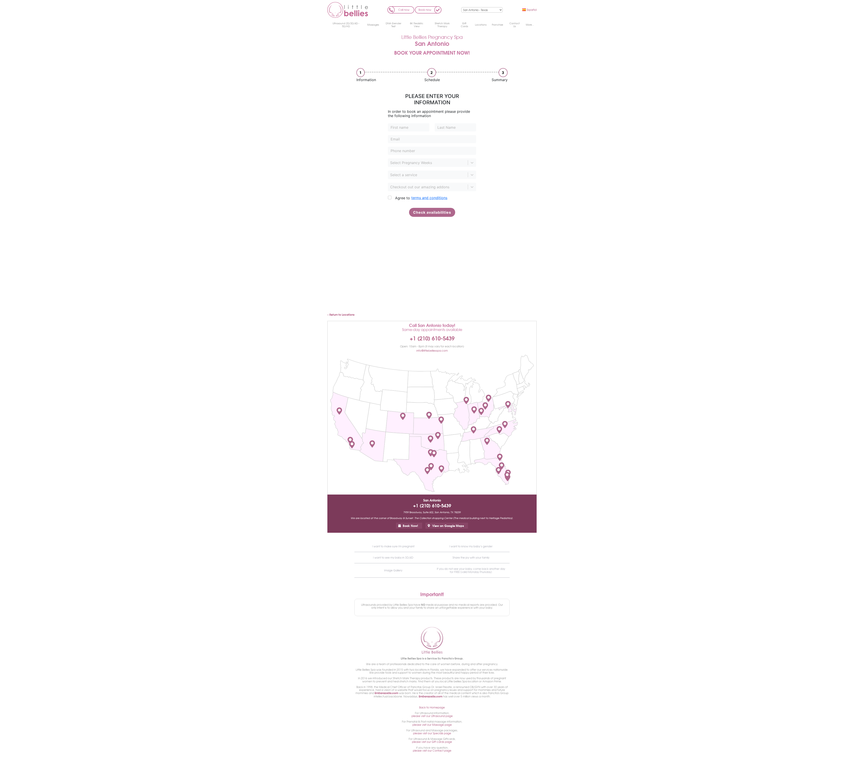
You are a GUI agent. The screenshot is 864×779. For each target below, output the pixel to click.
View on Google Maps (448, 525)
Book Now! (410, 525)
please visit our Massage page (432, 725)
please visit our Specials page (432, 733)
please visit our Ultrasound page (432, 716)
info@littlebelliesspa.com (432, 350)
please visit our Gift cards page (432, 742)
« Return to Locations (340, 314)
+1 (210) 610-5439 (432, 338)
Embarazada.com (386, 693)
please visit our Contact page (432, 750)
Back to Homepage (432, 707)
